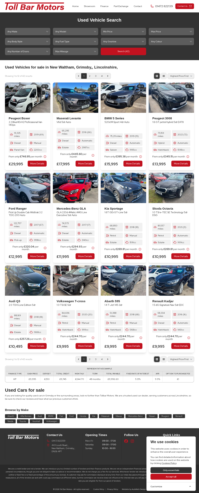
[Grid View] (157, 76)
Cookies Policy (169, 463)
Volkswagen (51, 421)
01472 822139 (58, 440)
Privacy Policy (112, 489)
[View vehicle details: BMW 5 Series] (123, 98)
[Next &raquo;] (108, 76)
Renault (179, 416)
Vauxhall (36, 421)
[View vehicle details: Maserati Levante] (75, 98)
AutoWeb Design (139, 489)
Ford (71, 416)
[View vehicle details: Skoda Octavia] (171, 188)
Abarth (10, 416)
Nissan (152, 416)
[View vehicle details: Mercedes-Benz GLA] (75, 188)
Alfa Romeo (25, 416)
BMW (50, 416)
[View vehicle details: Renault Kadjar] (171, 280)
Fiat (61, 416)
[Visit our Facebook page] (126, 441)
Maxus (119, 416)
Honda (83, 416)
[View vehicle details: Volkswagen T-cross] (75, 280)
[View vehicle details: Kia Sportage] (123, 188)
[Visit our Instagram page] (132, 441)
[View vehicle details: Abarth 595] (123, 280)
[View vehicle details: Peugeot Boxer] (27, 98)
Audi (40, 416)
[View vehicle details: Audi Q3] (27, 280)
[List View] (164, 76)
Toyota (22, 421)
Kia (93, 416)
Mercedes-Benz (135, 416)
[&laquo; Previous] (78, 76)
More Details (37, 163)
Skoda (10, 421)
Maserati (105, 416)
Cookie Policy (98, 489)
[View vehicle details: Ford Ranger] (27, 188)
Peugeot (165, 416)
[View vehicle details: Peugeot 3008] (171, 98)
